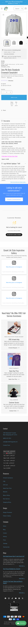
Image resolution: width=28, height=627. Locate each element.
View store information (9, 53)
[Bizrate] (26, 626)
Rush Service (6, 498)
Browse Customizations (14, 199)
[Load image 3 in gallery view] (21, 43)
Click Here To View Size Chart (10, 156)
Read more (9, 77)
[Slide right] (26, 43)
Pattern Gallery (7, 516)
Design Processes (7, 512)
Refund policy (7, 623)
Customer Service (14, 402)
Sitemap (5, 543)
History (5, 536)
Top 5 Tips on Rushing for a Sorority (11, 569)
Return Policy (6, 495)
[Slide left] (1, 43)
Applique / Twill (5, 66)
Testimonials (6, 547)
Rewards (5, 491)
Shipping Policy (7, 502)
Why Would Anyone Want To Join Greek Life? (13, 556)
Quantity (3, 89)
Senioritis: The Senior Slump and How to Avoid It (12, 582)
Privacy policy (14, 623)
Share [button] (4, 110)
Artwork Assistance (8, 478)
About (4, 526)
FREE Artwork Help (14, 339)
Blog (4, 529)
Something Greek (11, 622)
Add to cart (14, 97)
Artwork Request (13, 348)
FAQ (4, 481)
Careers (5, 533)
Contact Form (12, 411)
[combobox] (19, 8)
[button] (1, 8)
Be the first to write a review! (14, 234)
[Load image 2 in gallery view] (14, 43)
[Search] (22, 8)
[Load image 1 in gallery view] (7, 43)
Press (4, 540)
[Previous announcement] (3, 2)
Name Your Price (14, 371)
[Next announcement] (25, 2)
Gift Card (5, 484)
